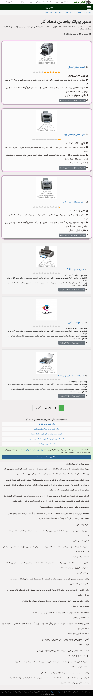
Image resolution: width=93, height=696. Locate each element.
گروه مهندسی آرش (76, 323)
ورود (56, 2)
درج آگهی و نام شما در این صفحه (32, 449)
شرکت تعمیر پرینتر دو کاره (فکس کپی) (46, 429)
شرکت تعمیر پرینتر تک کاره (46, 424)
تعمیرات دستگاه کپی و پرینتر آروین (69, 376)
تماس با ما (9, 2)
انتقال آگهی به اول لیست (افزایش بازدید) (72, 100)
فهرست (29, 2)
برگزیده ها (20, 2)
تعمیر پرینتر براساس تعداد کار (52, 12)
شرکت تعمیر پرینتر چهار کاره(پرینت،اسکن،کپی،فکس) (46, 439)
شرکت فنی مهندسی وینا (74, 134)
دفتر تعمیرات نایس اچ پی (73, 202)
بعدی (48, 408)
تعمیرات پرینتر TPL (75, 269)
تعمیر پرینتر (48, 7)
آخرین (38, 408)
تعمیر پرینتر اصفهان (76, 67)
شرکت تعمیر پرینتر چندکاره (46, 444)
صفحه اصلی (65, 2)
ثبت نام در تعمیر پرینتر (43, 2)
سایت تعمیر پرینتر (56, 692)
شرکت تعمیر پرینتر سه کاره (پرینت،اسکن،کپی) (46, 434)
